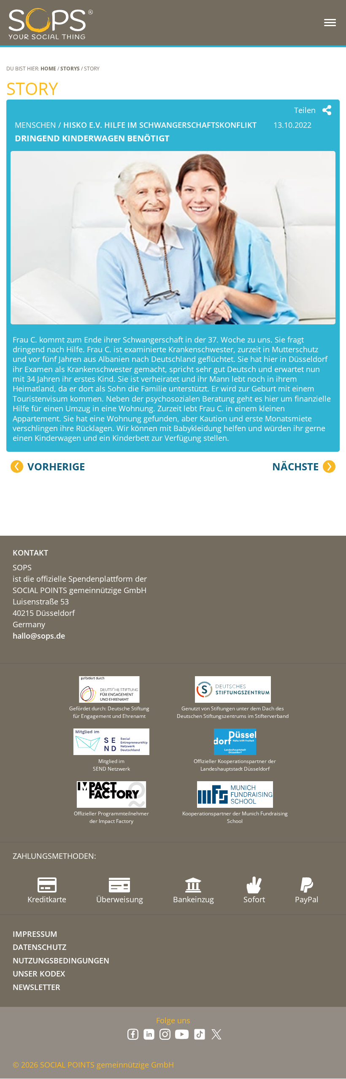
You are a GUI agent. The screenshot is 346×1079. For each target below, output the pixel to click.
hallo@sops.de (39, 636)
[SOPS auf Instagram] (164, 1034)
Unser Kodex (39, 973)
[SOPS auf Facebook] (132, 1034)
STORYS (70, 68)
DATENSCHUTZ (39, 947)
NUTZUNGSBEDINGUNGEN (61, 960)
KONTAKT (30, 553)
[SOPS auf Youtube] (182, 1034)
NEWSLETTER (36, 987)
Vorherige (56, 466)
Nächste (295, 466)
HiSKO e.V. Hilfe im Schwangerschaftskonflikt (160, 125)
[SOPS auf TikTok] (199, 1034)
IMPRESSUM (35, 934)
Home (48, 68)
